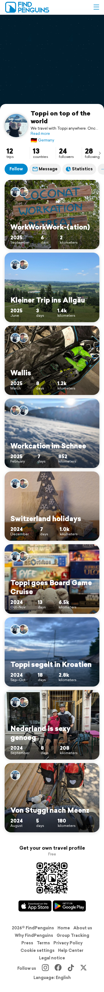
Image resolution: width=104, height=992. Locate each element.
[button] (96, 7)
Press (27, 943)
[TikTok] (70, 968)
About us (82, 928)
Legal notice (52, 958)
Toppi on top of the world (60, 117)
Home (63, 928)
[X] (83, 968)
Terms (43, 943)
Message (48, 169)
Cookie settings (38, 950)
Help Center (70, 950)
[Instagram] (45, 968)
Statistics (82, 169)
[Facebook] (58, 968)
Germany (42, 140)
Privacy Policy (68, 943)
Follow (16, 169)
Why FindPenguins (34, 935)
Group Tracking (73, 935)
